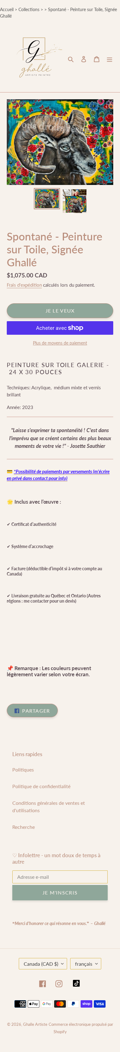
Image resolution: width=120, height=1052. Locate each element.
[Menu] (109, 59)
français (83, 964)
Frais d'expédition (24, 285)
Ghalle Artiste (35, 1024)
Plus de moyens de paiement (60, 343)
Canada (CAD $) (41, 964)
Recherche (23, 827)
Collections (28, 9)
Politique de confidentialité (41, 786)
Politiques (23, 769)
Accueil (7, 9)
